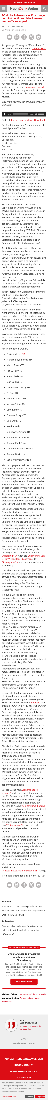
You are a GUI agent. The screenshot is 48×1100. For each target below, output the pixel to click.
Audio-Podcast (8, 906)
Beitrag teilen (9, 37)
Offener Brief (8, 934)
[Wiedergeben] (5, 114)
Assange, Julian (9, 926)
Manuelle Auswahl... (9, 1097)
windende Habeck (35, 86)
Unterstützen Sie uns (24, 2)
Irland (20, 930)
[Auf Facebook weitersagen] (24, 39)
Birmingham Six (10, 562)
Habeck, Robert (9, 930)
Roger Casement (23, 558)
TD (23, 354)
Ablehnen (29, 1097)
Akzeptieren (40, 1097)
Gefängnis (21, 926)
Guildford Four (9, 555)
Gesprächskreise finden (24, 1043)
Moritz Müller (20, 30)
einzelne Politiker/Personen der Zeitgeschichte (23, 910)
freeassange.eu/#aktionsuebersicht (20, 870)
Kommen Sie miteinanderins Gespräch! (30, 1027)
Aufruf (24, 1039)
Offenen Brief (39, 48)
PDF (17, 37)
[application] (24, 114)
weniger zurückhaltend (33, 805)
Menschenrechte (32, 930)
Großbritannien (34, 926)
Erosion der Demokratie (13, 914)
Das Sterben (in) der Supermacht (32, 994)
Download (39, 119)
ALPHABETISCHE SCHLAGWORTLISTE (24, 1058)
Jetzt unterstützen (24, 982)
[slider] (41, 114)
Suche (44, 8)
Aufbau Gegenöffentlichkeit (29, 906)
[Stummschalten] (36, 114)
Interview (35, 702)
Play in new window (21, 119)
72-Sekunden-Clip (15, 825)
